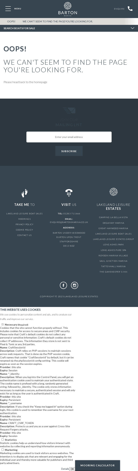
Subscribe (69, 151)
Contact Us (24, 235)
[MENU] (8, 8)
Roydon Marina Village (113, 255)
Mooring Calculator (97, 465)
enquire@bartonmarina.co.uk (69, 222)
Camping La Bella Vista (113, 217)
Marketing (11, 449)
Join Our (69, 122)
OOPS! (11, 21)
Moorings (24, 219)
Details (65, 468)
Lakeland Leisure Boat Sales (24, 213)
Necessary (16, 324)
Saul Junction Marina (113, 261)
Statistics (11, 439)
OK (72, 469)
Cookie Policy (24, 230)
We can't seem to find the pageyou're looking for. (58, 21)
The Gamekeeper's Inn (113, 272)
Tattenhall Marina (113, 266)
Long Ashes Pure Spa (113, 250)
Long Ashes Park (113, 244)
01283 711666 (71, 213)
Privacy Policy (25, 224)
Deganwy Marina (113, 223)
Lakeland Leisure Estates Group (113, 239)
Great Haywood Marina (113, 228)
